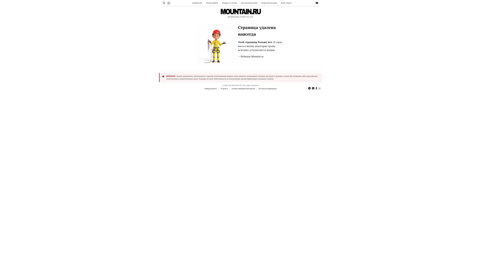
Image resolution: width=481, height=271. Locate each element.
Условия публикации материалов (243, 89)
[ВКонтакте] (313, 88)
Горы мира (212, 3)
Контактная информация (268, 89)
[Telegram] (309, 88)
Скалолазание (249, 3)
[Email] (317, 3)
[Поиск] (164, 3)
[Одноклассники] (316, 88)
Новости (197, 3)
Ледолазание (269, 3)
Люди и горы (229, 3)
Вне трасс (286, 3)
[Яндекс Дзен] (319, 88)
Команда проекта (211, 89)
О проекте (224, 89)
